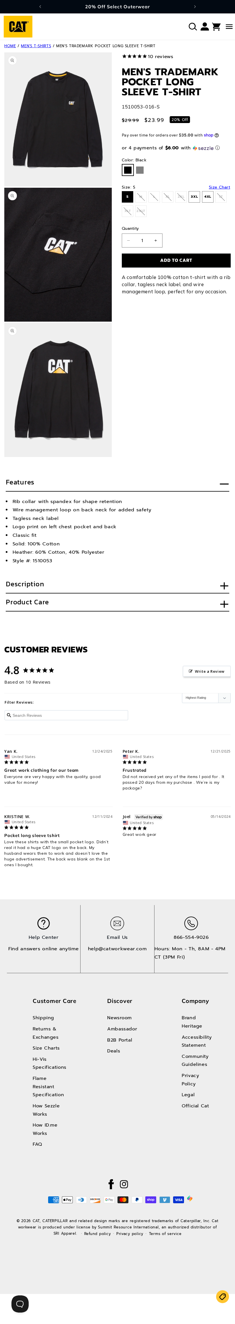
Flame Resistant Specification (48, 1086)
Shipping (43, 1017)
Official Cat (195, 1105)
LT (223, 198)
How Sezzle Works (46, 1110)
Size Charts (46, 1048)
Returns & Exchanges (46, 1033)
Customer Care (55, 1000)
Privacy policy (129, 1233)
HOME (10, 46)
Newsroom (119, 1017)
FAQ (37, 1144)
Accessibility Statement (197, 1041)
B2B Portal (119, 1040)
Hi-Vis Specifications (48, 1063)
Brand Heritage (192, 1022)
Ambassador (122, 1028)
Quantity (130, 228)
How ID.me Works (45, 1129)
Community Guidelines (195, 1060)
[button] (193, 27)
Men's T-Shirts (36, 46)
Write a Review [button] (210, 671)
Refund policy (97, 1233)
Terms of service (165, 1233)
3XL (194, 196)
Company (195, 1000)
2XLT (141, 212)
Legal (188, 1094)
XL (169, 198)
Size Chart (219, 187)
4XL (207, 196)
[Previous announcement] (40, 6)
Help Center (44, 937)
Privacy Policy (190, 1079)
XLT (128, 212)
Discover (119, 1000)
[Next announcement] (195, 6)
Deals (113, 1050)
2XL (182, 198)
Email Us (117, 937)
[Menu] (223, 27)
